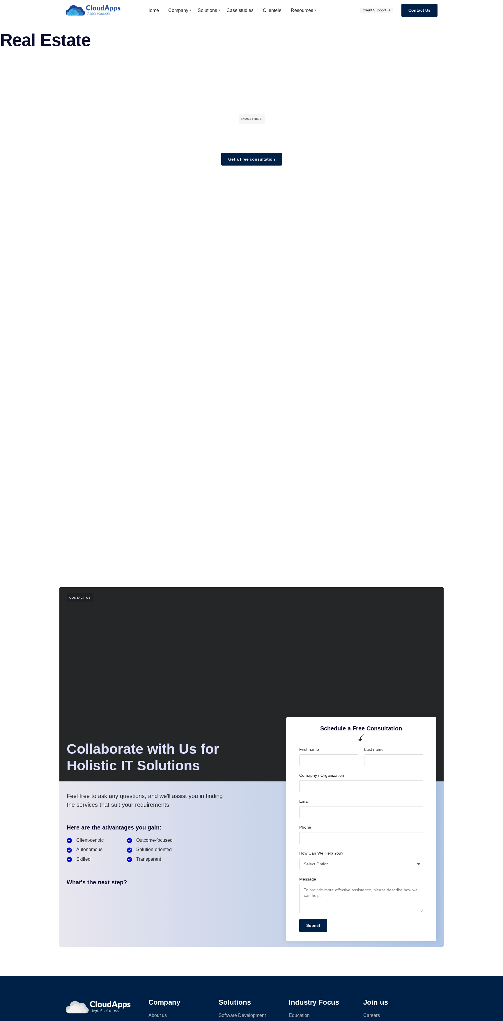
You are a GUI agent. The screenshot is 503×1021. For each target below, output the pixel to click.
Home (152, 10)
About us (157, 1015)
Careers (371, 1015)
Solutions (207, 10)
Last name (374, 749)
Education (299, 1015)
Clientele (272, 10)
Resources (302, 10)
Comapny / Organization (321, 775)
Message (307, 879)
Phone (305, 827)
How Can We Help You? (321, 853)
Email (304, 801)
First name (309, 749)
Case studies (240, 10)
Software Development (242, 1015)
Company (178, 10)
